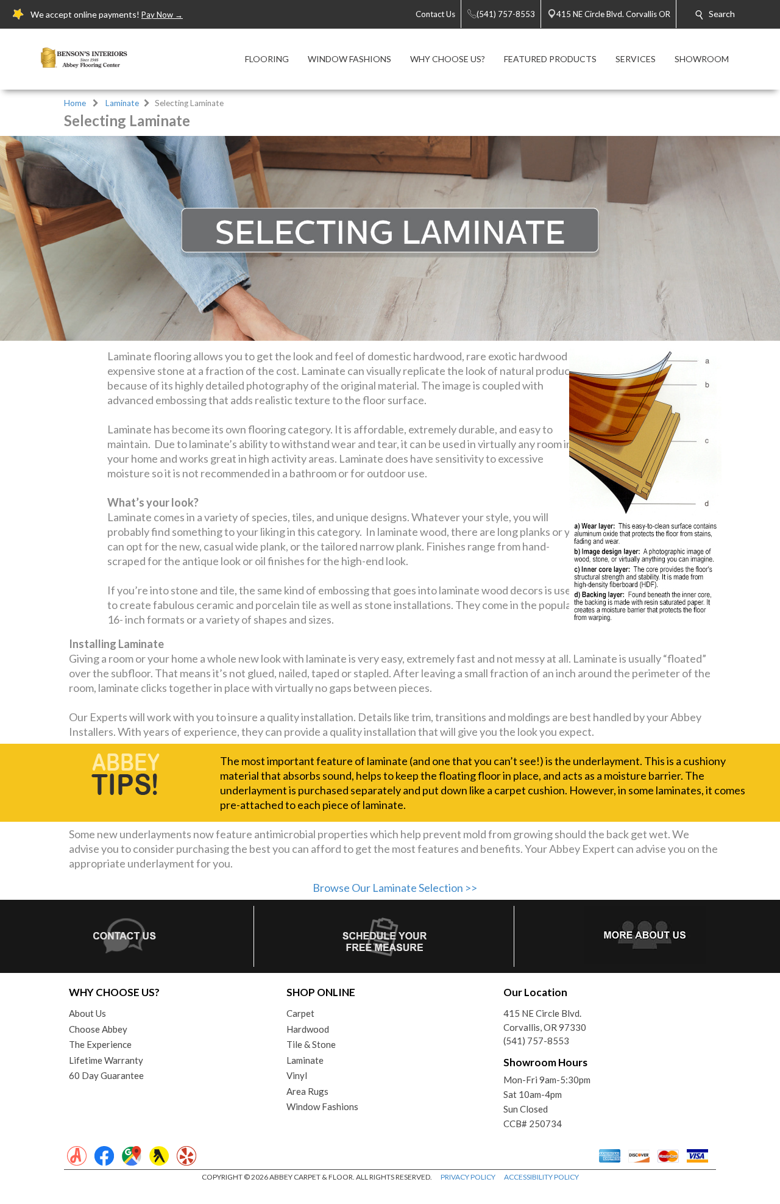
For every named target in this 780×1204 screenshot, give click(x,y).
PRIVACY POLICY (468, 1176)
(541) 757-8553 (536, 1040)
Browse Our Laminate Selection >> (395, 887)
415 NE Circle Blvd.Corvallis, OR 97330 (544, 1020)
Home (75, 103)
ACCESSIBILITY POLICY (541, 1176)
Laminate (122, 103)
